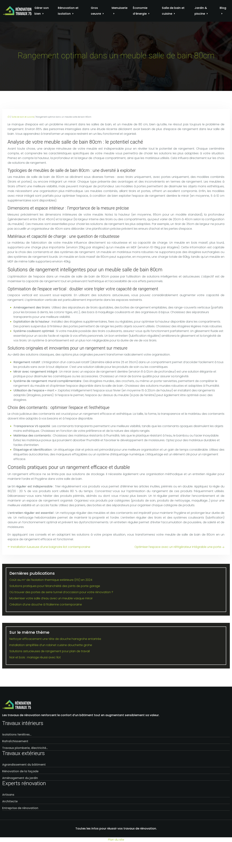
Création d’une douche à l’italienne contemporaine (45, 604)
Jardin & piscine (200, 11)
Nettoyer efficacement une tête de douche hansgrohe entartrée (55, 639)
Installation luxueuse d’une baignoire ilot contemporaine (50, 547)
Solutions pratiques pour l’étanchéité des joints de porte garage (54, 586)
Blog (223, 8)
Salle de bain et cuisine (173, 11)
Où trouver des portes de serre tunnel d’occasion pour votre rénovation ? (61, 592)
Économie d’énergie (140, 11)
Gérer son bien (41, 11)
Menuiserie (119, 8)
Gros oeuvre (96, 11)
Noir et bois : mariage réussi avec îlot (35, 657)
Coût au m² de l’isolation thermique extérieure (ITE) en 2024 (50, 580)
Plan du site (116, 839)
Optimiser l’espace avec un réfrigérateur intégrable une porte (177, 547)
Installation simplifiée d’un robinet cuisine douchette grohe (50, 645)
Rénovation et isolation (68, 11)
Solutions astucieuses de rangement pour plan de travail (49, 651)
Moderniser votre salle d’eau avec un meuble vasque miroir (51, 598)
